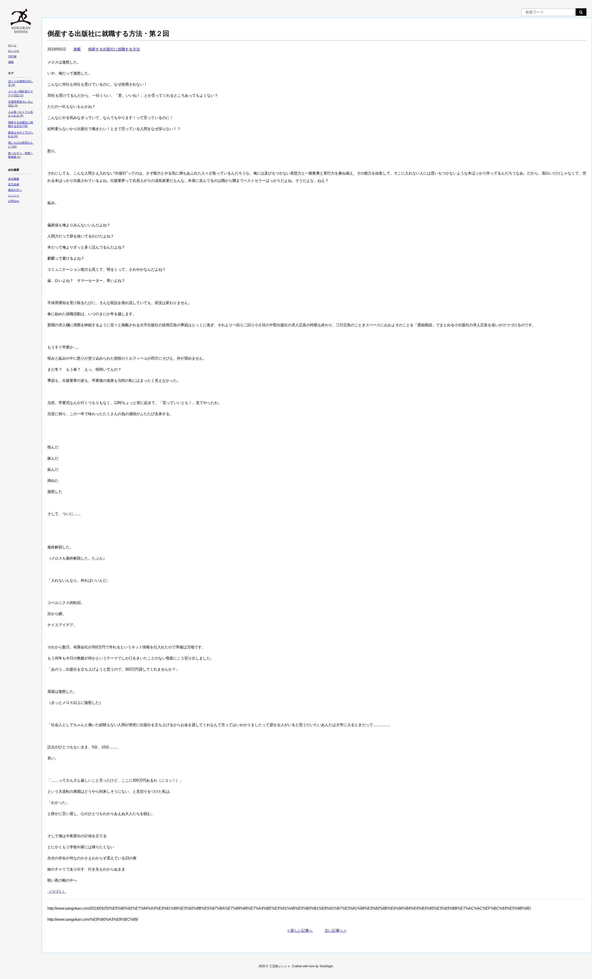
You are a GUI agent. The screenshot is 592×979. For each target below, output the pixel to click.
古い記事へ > (335, 930)
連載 (11, 62)
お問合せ (13, 201)
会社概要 (13, 178)
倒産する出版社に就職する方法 (114, 49)
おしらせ (13, 51)
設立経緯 (13, 184)
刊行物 (12, 56)
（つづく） (56, 891)
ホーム (12, 45)
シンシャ (13, 195)
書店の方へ (15, 190)
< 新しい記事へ (300, 930)
